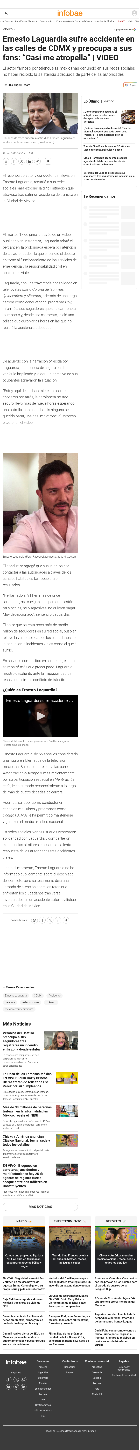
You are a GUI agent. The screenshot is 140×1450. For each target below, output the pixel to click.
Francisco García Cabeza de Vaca (60, 21)
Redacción (69, 1367)
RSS (43, 1416)
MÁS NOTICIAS (40, 1207)
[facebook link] (8, 1379)
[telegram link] (16, 1387)
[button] (5, 13)
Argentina (43, 1372)
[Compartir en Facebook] (14, 161)
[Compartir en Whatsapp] (6, 161)
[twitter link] (16, 1379)
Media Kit (97, 1394)
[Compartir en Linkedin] (29, 161)
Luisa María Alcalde (90, 21)
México (8, 29)
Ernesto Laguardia (16, 995)
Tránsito (51, 1002)
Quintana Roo (33, 21)
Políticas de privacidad (124, 1375)
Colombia (43, 1377)
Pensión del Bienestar (12, 21)
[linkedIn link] (23, 1387)
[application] (40, 716)
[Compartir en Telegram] (37, 161)
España (43, 1383)
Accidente (54, 995)
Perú (43, 1399)
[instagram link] (23, 1379)
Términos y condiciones (123, 1368)
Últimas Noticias (43, 1410)
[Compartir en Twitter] (21, 161)
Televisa (10, 1002)
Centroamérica (43, 1405)
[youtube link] (8, 1387)
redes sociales (30, 1002)
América (43, 1367)
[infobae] (70, 13)
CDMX (37, 995)
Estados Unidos (43, 1388)
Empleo (70, 1372)
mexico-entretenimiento (19, 1009)
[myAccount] (134, 13)
